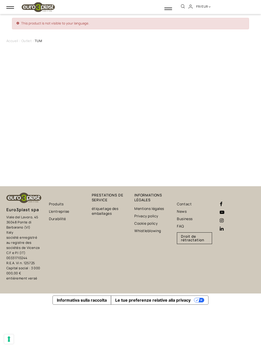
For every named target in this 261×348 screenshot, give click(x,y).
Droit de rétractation (192, 238)
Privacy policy (146, 215)
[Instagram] (222, 221)
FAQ (180, 226)
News (182, 211)
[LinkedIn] (222, 229)
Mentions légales (149, 208)
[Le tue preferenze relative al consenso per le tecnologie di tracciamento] (9, 339)
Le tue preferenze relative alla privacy (153, 300)
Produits (56, 204)
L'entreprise (59, 211)
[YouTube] (222, 212)
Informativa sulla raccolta (82, 300)
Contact (184, 204)
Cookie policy (146, 223)
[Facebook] (221, 204)
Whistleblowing (147, 230)
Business (184, 218)
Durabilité (57, 218)
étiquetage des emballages (105, 211)
